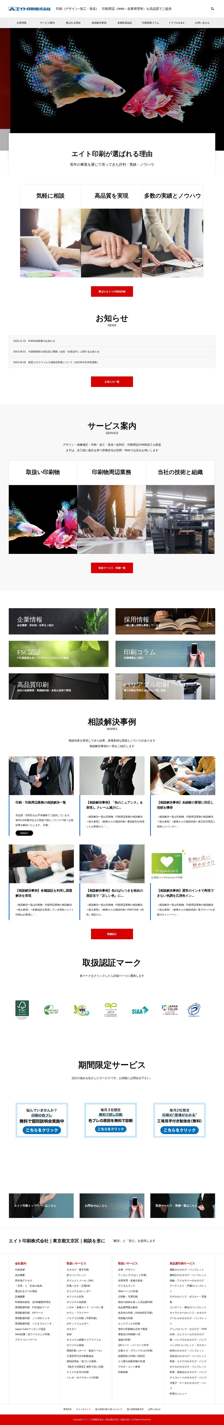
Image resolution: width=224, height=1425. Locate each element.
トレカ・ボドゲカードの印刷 (83, 1377)
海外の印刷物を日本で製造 (133, 1329)
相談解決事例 (99, 22)
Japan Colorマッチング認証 (30, 1329)
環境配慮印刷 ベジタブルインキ (33, 1323)
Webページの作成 (128, 1291)
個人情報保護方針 (135, 1409)
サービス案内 (47, 22)
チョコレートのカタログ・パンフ (188, 1377)
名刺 (69, 1334)
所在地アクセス (23, 1280)
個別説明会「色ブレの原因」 (83, 1361)
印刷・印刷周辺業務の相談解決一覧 (41, 802)
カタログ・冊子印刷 (78, 1269)
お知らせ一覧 (112, 381)
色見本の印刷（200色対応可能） (136, 1312)
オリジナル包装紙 (76, 1302)
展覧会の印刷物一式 (129, 1334)
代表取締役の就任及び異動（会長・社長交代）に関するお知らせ (63, 351)
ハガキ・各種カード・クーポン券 (85, 1307)
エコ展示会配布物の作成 (133, 1361)
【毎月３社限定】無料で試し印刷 (85, 1366)
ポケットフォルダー (78, 1323)
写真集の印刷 (125, 1318)
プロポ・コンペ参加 (129, 1366)
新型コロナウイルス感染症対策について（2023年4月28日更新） (63, 362)
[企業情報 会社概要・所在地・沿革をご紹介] (58, 632)
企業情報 (21, 22)
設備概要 (20, 1296)
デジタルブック (126, 1285)
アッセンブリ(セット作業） (133, 1275)
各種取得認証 (124, 22)
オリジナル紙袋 (75, 1345)
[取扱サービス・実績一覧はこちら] (182, 1216)
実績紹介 (24, 833)
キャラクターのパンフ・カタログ (188, 1312)
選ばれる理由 (73, 22)
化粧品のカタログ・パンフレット (188, 1356)
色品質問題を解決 (128, 1307)
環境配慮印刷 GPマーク (29, 1312)
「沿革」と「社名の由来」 (29, 1285)
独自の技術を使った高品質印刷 (135, 1302)
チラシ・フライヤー (78, 1312)
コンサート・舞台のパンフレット (188, 1307)
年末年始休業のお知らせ (41, 340)
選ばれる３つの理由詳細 (112, 291)
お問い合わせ (202, 22)
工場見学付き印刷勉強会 (80, 1356)
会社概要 (20, 1275)
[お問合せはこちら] (112, 1216)
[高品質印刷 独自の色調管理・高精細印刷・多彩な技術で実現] (58, 698)
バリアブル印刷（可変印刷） (83, 1318)
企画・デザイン (126, 1269)
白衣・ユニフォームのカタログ (187, 1334)
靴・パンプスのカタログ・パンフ (188, 1339)
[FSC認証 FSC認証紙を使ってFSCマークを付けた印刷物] (58, 665)
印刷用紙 (123, 1372)
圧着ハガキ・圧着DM (78, 1285)
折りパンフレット (76, 1275)
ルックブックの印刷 (129, 1323)
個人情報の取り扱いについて (108, 1409)
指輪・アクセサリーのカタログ (187, 1280)
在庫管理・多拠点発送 (130, 1280)
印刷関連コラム (150, 22)
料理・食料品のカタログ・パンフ (188, 1372)
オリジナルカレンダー (79, 1291)
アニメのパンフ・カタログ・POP (188, 1329)
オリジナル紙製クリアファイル (84, 1339)
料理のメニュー (178, 1393)
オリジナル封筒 (75, 1296)
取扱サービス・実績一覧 (112, 567)
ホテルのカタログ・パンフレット (188, 1366)
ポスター (71, 1329)
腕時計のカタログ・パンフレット (188, 1275)
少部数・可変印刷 (128, 1296)
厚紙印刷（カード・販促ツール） (85, 1350)
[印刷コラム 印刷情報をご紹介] (165, 665)
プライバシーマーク (26, 1339)
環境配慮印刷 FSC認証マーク (32, 1307)
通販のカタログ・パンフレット (187, 1269)
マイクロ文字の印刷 (78, 1372)
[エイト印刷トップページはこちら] (41, 1216)
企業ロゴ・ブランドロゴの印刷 (135, 1350)
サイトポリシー (83, 1409)
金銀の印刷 (124, 1339)
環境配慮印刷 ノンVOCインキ (32, 1318)
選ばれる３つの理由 (26, 1291)
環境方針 (67, 1409)
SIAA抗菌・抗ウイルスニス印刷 (32, 1334)
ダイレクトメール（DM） (81, 1280)
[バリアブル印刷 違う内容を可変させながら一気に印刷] (165, 698)
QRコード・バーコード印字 (133, 1345)
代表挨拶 (20, 1269)
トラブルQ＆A (176, 22)
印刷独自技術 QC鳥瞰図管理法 (33, 1302)
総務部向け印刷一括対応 (131, 1356)
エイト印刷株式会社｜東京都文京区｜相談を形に (57, 1241)
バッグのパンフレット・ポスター (188, 1345)
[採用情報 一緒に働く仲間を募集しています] (165, 632)
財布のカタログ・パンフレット (187, 1350)
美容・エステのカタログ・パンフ (188, 1361)
